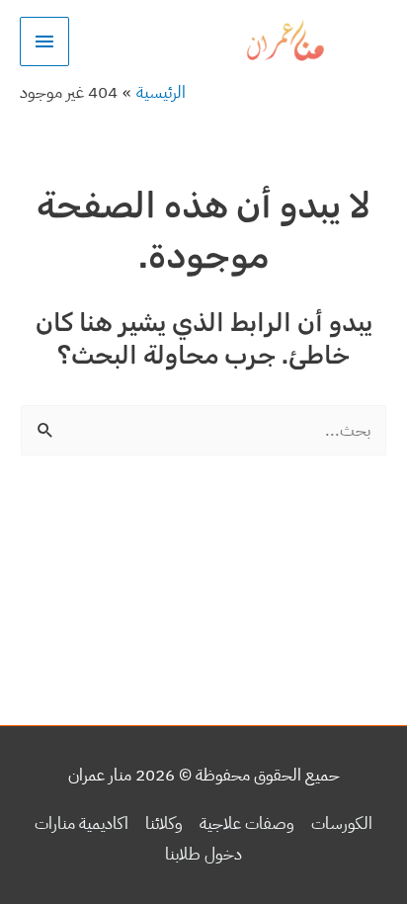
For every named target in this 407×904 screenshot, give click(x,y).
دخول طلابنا (203, 854)
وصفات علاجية (247, 823)
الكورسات (341, 823)
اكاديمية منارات (81, 823)
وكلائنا (164, 823)
